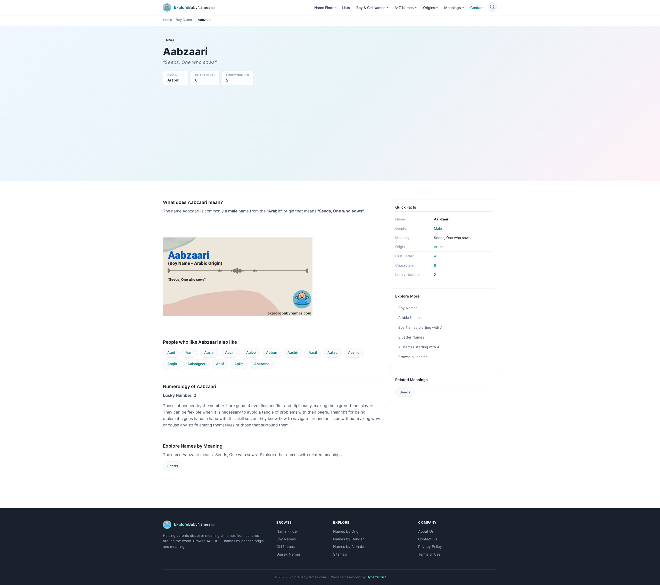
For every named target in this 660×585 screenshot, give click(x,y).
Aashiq (353, 352)
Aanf (171, 352)
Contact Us (427, 539)
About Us (426, 531)
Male (438, 228)
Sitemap (340, 554)
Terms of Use (429, 554)
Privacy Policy (430, 546)
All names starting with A (418, 347)
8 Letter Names (411, 337)
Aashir (292, 352)
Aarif (190, 352)
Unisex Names (288, 554)
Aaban (271, 352)
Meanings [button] (452, 7)
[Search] (492, 7)
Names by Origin (347, 531)
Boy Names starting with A (420, 327)
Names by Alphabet (350, 546)
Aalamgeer (196, 364)
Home (167, 20)
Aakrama (261, 364)
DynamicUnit (376, 577)
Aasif (313, 352)
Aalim (239, 364)
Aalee (251, 352)
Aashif (209, 352)
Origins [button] (429, 7)
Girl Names (285, 546)
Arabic (439, 247)
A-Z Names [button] (404, 7)
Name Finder (325, 7)
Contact (477, 7)
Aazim (230, 352)
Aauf (220, 364)
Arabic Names (410, 318)
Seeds (172, 466)
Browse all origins (412, 357)
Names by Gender (348, 539)
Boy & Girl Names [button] (370, 7)
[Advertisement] (330, 132)
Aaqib (172, 364)
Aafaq (332, 352)
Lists (346, 7)
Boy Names (185, 20)
